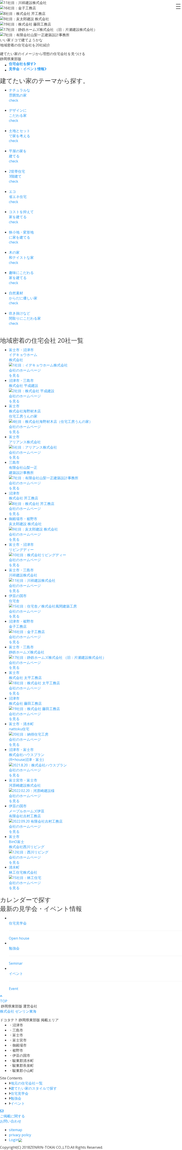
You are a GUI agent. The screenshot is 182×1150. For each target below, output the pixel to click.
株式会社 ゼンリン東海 (18, 1011)
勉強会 (16, 1098)
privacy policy (20, 1134)
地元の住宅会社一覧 (27, 1083)
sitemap (15, 1129)
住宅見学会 (19, 1093)
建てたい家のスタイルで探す (34, 1088)
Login (13, 1139)
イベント (18, 1103)
